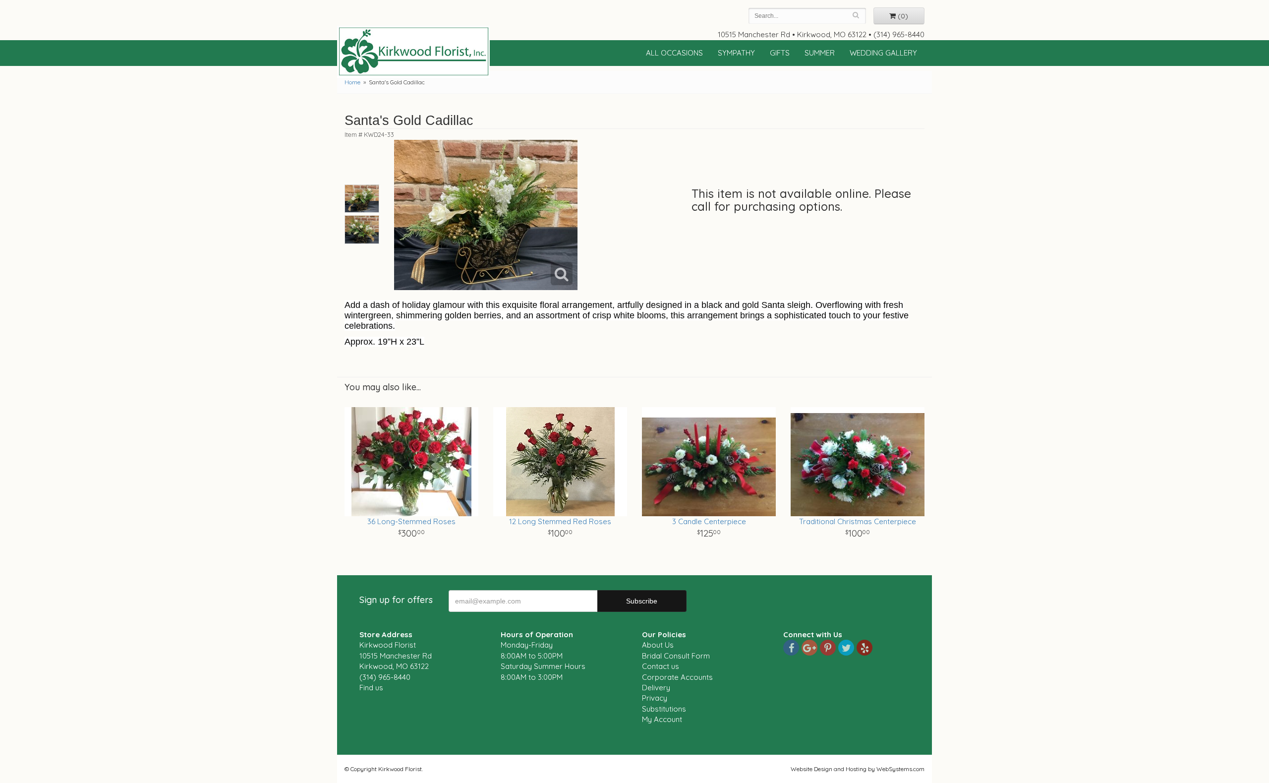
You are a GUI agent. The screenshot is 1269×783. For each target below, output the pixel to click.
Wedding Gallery (883, 53)
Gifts (780, 53)
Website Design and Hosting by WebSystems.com (857, 769)
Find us (371, 687)
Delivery (656, 687)
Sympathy (736, 53)
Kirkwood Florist (413, 51)
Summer (820, 53)
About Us (658, 645)
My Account (662, 719)
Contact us (660, 666)
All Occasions (674, 53)
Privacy (654, 698)
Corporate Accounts (677, 677)
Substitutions (664, 709)
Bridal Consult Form (676, 656)
